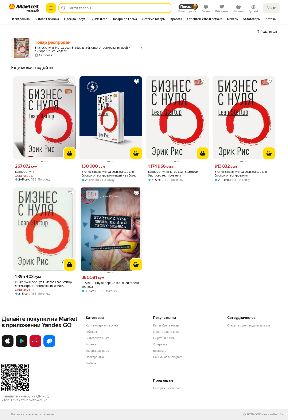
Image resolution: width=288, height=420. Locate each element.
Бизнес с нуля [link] (24, 171)
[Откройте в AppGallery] (35, 346)
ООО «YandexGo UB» (268, 414)
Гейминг (91, 331)
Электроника (95, 357)
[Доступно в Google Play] (21, 346)
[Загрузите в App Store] (7, 346)
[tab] (20, 19)
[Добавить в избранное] (70, 81)
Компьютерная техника (102, 325)
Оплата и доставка (166, 331)
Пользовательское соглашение (32, 414)
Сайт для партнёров (166, 388)
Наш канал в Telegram (167, 357)
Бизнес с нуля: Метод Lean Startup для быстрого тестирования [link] (174, 173)
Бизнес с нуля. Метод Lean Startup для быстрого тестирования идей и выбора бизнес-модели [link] (108, 173)
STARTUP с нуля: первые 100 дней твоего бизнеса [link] (110, 284)
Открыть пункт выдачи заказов (248, 325)
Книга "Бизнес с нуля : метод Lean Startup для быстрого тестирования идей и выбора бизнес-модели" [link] (43, 284)
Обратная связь (164, 338)
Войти (271, 8)
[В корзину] (69, 153)
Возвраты (160, 350)
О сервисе (160, 344)
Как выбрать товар (166, 325)
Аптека (91, 344)
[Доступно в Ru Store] (49, 346)
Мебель (91, 363)
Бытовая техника (97, 338)
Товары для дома (97, 350)
